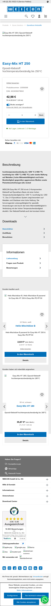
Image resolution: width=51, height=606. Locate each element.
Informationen (8, 490)
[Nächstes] (47, 326)
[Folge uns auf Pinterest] (31, 568)
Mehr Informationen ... (25, 590)
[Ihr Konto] (39, 16)
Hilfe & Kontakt (8, 485)
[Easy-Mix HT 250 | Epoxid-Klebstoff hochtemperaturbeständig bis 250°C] (25, 45)
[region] (25, 45)
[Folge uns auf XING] (40, 568)
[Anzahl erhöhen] (35, 115)
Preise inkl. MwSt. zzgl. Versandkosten (19, 107)
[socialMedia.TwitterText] (20, 568)
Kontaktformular (14, 464)
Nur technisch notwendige (35, 595)
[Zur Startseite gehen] (25, 9)
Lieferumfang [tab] (12, 258)
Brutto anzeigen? (17, 105)
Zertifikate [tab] (6, 233)
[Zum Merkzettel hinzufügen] (42, 89)
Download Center (9, 501)
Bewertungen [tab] (12, 268)
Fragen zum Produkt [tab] (15, 263)
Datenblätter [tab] (7, 229)
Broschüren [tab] (7, 237)
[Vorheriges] (4, 326)
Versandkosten (38, 576)
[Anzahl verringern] (9, 115)
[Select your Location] (48, 1)
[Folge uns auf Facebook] (15, 568)
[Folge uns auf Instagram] (10, 568)
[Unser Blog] (5, 568)
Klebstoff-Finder (14, 473)
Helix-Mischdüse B (25, 326)
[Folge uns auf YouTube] (25, 568)
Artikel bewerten (12, 83)
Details (25, 360)
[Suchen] (26, 16)
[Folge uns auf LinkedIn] (36, 568)
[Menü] (5, 16)
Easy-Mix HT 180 (25, 406)
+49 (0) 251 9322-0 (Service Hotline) (16, 2)
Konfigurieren (12, 595)
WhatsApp (12, 469)
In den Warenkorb (27, 121)
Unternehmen (8, 496)
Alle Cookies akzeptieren (26, 602)
